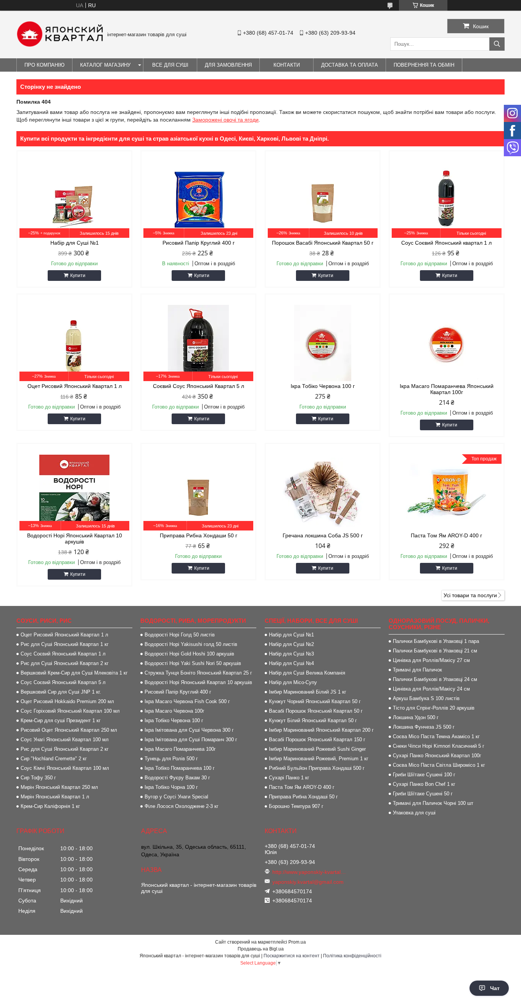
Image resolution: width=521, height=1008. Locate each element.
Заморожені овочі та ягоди (225, 120)
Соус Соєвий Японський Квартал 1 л (63, 654)
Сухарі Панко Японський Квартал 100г (437, 755)
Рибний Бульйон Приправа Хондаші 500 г (317, 768)
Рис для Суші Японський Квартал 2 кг (65, 663)
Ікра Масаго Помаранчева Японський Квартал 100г (447, 389)
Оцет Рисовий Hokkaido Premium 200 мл (67, 701)
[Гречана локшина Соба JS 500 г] (323, 492)
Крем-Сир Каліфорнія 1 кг (50, 806)
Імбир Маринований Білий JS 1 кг (307, 692)
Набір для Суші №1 (74, 243)
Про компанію (44, 65)
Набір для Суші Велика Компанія (307, 673)
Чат (495, 988)
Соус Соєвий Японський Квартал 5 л (63, 682)
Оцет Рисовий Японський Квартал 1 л (74, 386)
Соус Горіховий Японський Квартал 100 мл (70, 711)
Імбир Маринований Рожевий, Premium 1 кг (318, 758)
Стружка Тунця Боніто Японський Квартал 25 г (198, 673)
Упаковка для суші (414, 813)
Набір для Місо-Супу (293, 682)
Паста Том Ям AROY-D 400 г (446, 535)
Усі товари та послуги (470, 595)
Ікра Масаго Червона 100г (174, 711)
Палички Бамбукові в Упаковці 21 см (435, 651)
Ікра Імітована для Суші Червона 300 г (189, 730)
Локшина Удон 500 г (416, 717)
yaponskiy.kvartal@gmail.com (308, 882)
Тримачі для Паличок (417, 670)
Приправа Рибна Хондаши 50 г (198, 535)
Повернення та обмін (424, 65)
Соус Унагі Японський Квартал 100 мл (65, 739)
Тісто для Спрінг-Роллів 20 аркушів (433, 708)
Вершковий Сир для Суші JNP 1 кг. (61, 692)
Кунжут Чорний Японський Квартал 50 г (315, 701)
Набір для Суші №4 (291, 663)
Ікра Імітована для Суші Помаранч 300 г (191, 739)
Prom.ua (297, 942)
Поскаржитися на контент (292, 955)
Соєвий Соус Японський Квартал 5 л (198, 386)
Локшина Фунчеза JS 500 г (424, 727)
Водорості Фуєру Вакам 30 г (177, 777)
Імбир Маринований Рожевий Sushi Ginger (317, 749)
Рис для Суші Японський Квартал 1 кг (65, 644)
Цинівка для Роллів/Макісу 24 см (431, 689)
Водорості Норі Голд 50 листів (180, 635)
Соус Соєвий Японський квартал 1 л (446, 243)
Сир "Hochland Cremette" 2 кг (54, 758)
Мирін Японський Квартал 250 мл (59, 787)
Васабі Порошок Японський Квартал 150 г (317, 739)
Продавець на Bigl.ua (261, 949)
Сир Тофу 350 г (38, 777)
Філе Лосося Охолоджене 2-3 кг (182, 806)
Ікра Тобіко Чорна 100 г (171, 787)
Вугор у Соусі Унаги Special (176, 797)
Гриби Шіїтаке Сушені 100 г (424, 774)
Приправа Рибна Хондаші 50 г (303, 797)
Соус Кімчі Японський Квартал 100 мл (65, 768)
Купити (77, 275)
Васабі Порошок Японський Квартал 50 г (316, 711)
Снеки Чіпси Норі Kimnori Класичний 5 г (438, 746)
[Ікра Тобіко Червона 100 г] (323, 343)
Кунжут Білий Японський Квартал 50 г (313, 720)
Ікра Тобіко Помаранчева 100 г (180, 768)
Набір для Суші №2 (291, 644)
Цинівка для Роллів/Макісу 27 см (431, 660)
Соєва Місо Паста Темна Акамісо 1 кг (436, 736)
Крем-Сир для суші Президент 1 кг (61, 720)
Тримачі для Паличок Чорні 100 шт (433, 803)
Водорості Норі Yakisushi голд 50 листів (191, 644)
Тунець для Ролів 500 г (171, 758)
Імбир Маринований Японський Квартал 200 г (321, 730)
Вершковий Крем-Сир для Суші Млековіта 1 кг (74, 673)
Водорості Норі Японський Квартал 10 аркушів (74, 538)
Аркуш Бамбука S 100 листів (426, 698)
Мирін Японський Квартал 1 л (55, 797)
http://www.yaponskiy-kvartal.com (309, 872)
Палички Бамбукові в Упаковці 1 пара (436, 641)
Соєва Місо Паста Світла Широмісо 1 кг (439, 765)
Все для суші (170, 65)
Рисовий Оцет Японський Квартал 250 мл (69, 730)
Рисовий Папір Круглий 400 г (198, 243)
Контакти (286, 65)
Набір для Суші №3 (291, 654)
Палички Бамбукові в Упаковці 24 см (435, 679)
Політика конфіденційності (352, 955)
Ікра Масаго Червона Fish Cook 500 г (187, 701)
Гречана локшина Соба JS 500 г (323, 535)
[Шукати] (497, 44)
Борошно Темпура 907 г (296, 806)
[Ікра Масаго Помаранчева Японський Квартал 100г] (447, 343)
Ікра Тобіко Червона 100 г (323, 386)
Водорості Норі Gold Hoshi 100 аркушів (189, 654)
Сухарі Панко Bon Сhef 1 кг (424, 784)
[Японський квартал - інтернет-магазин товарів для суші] (59, 45)
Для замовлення (228, 65)
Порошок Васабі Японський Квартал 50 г (322, 243)
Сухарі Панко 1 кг (289, 777)
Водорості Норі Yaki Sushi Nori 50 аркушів (193, 663)
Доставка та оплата (349, 65)
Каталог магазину (105, 65)
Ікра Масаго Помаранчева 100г (180, 749)
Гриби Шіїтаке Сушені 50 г (423, 793)
